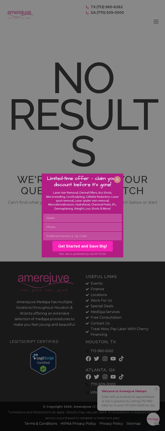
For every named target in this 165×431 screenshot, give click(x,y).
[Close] (117, 179)
